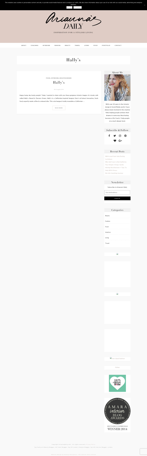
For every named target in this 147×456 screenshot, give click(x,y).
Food (96, 45)
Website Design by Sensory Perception (64, 454)
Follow (117, 367)
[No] (145, 5)
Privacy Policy (90, 444)
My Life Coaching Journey (114, 173)
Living (86, 45)
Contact (118, 45)
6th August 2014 (59, 89)
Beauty (67, 45)
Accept (69, 7)
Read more (77, 7)
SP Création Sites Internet (87, 454)
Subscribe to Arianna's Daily (117, 187)
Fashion (57, 45)
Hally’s (59, 83)
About (23, 45)
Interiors (46, 45)
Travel (77, 45)
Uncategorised (66, 78)
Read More (59, 107)
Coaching (34, 45)
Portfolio (106, 45)
